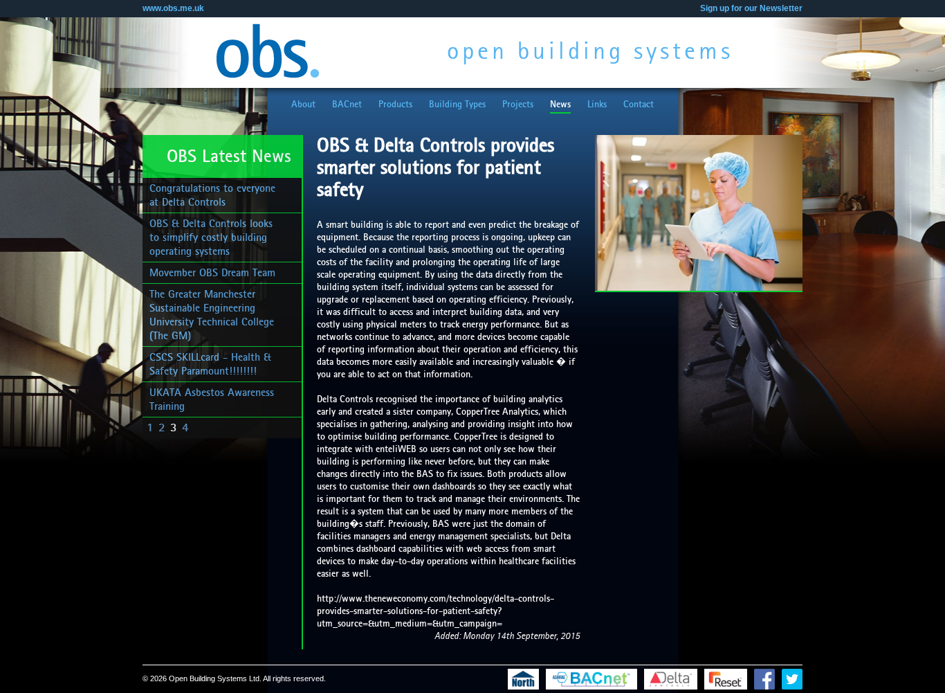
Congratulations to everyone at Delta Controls (212, 195)
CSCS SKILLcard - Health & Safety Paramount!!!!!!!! (210, 364)
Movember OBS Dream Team (212, 272)
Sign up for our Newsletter (751, 8)
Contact (638, 104)
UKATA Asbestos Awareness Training (211, 399)
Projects (517, 104)
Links (597, 104)
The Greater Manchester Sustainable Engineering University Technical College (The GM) (211, 315)
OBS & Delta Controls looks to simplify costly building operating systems (211, 237)
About (303, 104)
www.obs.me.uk (173, 8)
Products (395, 104)
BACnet (347, 104)
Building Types (457, 104)
